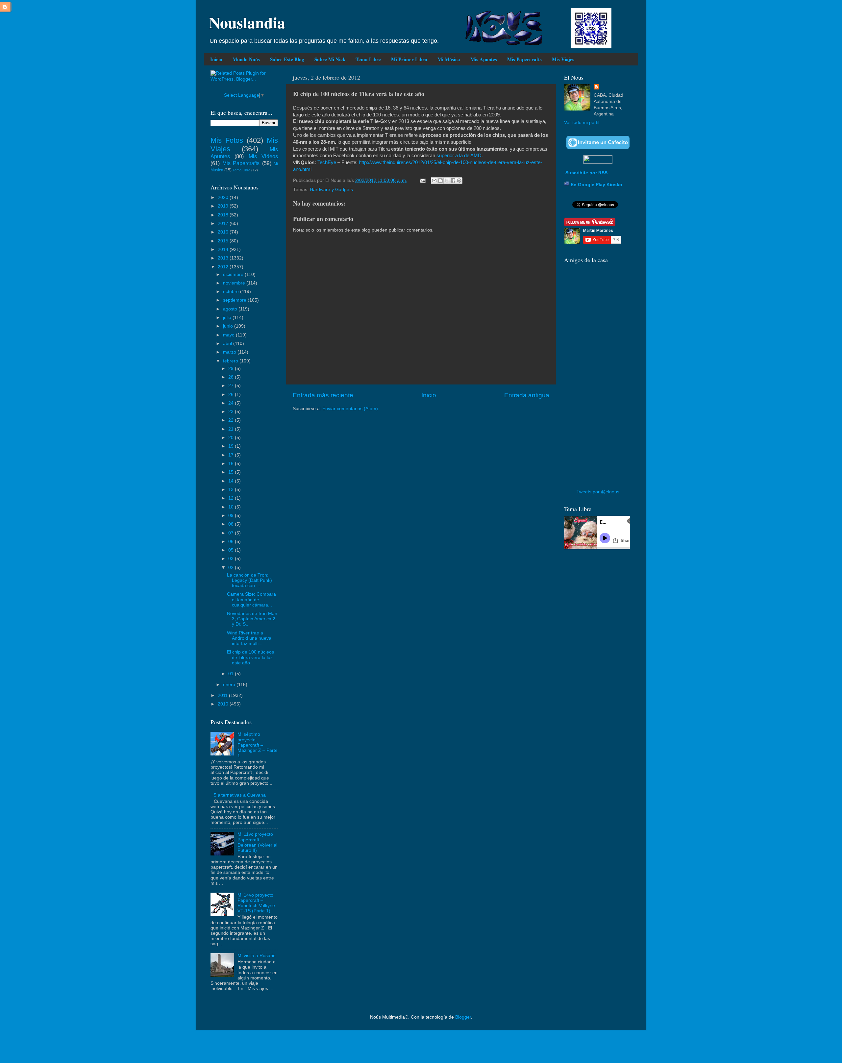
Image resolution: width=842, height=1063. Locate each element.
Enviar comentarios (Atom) (350, 408)
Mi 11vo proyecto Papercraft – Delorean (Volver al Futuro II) (257, 842)
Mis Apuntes (483, 59)
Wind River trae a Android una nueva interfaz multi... (249, 638)
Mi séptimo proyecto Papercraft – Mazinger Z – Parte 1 (257, 745)
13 (231, 489)
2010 (224, 704)
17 (231, 455)
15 (231, 472)
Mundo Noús (246, 59)
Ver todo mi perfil (581, 122)
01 (231, 673)
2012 (224, 266)
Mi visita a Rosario (256, 955)
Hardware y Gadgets (331, 189)
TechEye (326, 162)
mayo (229, 335)
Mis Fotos (226, 140)
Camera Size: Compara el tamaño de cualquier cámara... (251, 599)
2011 (223, 695)
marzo (230, 352)
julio (228, 317)
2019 (224, 206)
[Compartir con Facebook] (453, 180)
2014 (224, 249)
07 (231, 533)
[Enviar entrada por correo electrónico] (422, 180)
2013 (224, 258)
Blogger (463, 1017)
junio (228, 326)
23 (231, 411)
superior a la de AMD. (459, 155)
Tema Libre (368, 59)
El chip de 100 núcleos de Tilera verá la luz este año (250, 657)
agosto (230, 309)
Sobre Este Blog (287, 59)
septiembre (235, 300)
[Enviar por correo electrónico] (434, 180)
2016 (224, 232)
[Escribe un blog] (440, 180)
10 (231, 507)
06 (231, 541)
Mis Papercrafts (524, 59)
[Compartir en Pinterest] (459, 180)
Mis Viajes (563, 59)
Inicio (216, 59)
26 (231, 394)
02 (231, 567)
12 (231, 498)
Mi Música (448, 59)
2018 (224, 214)
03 (231, 558)
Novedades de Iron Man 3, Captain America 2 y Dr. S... (252, 619)
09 (231, 515)
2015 (224, 240)
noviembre (234, 283)
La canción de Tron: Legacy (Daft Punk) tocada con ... (249, 580)
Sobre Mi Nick (329, 59)
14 (231, 481)
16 (231, 463)
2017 (224, 223)
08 (231, 524)
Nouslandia (247, 22)
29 (231, 368)
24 (231, 403)
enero (229, 684)
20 (231, 437)
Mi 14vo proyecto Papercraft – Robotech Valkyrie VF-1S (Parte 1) (256, 903)
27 (231, 385)
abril (228, 343)
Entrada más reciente (323, 395)
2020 (224, 197)
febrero (231, 360)
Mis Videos (263, 156)
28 (231, 377)
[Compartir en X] (446, 180)
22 (231, 420)
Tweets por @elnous (598, 491)
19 (231, 446)
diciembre (234, 274)
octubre (231, 291)
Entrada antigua (526, 395)
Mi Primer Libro (409, 59)
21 (231, 429)
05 (231, 550)
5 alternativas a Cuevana (240, 795)
